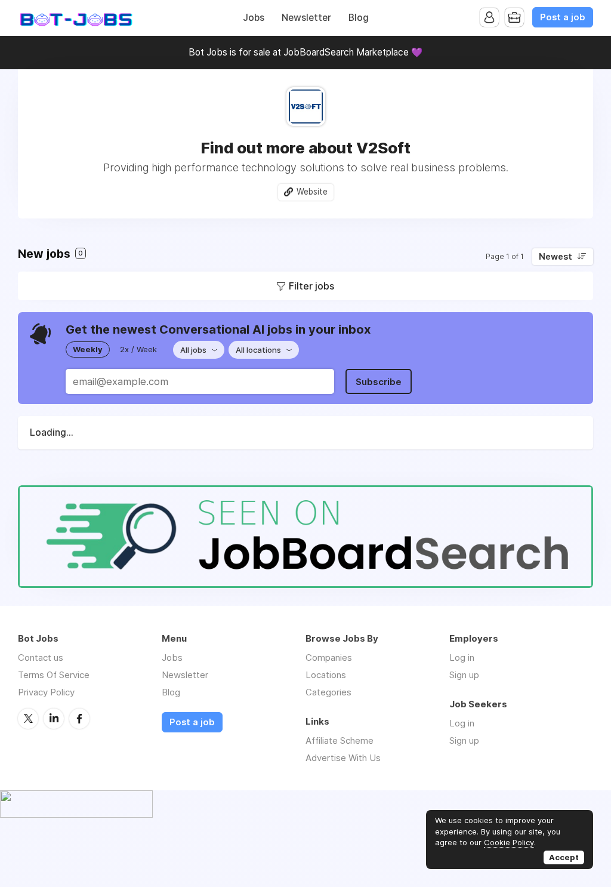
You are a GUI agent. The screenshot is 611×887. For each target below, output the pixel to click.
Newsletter (306, 17)
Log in (461, 657)
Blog (358, 17)
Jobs (253, 17)
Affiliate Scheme (340, 740)
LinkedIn (54, 719)
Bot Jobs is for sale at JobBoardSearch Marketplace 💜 (305, 52)
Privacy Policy (46, 692)
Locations (326, 674)
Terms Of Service (54, 674)
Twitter (28, 719)
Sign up (464, 674)
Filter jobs (311, 286)
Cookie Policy (509, 842)
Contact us (40, 657)
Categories (328, 692)
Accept (564, 857)
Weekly (88, 349)
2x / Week (138, 349)
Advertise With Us (343, 757)
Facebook (79, 719)
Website (312, 191)
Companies (329, 657)
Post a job (562, 17)
